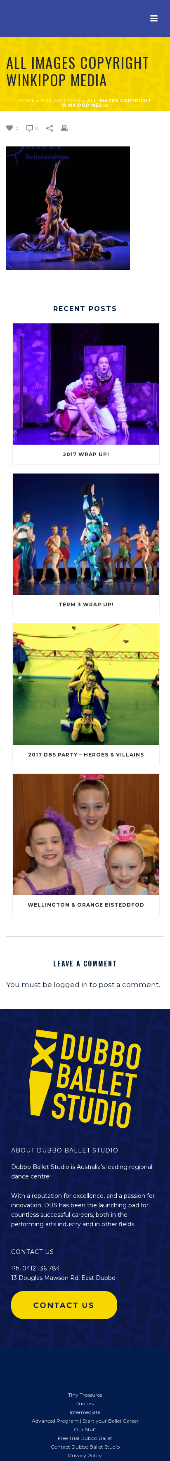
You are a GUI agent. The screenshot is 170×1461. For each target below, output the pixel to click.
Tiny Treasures (85, 1395)
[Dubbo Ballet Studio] (20, 1365)
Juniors (85, 1403)
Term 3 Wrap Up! (86, 604)
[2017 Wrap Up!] (86, 384)
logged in (71, 984)
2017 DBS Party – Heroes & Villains (86, 755)
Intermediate (85, 1412)
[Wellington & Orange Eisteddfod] (86, 834)
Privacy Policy (85, 1455)
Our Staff (85, 1429)
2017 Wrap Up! (86, 454)
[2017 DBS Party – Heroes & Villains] (86, 684)
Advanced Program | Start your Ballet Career (85, 1421)
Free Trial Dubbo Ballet (85, 1438)
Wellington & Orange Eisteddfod (86, 905)
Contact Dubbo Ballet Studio (85, 1447)
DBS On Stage (61, 101)
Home (27, 101)
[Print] (68, 127)
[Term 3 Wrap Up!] (86, 534)
